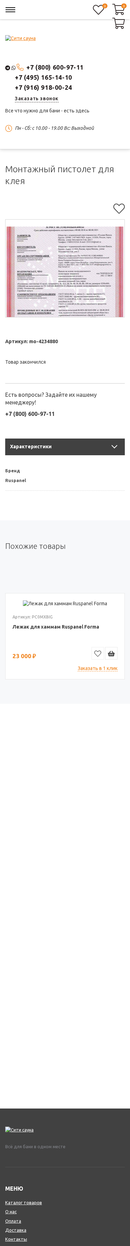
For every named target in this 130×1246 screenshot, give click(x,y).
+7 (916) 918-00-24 (43, 87)
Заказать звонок (37, 98)
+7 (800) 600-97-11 (55, 67)
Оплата (13, 1221)
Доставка (15, 1230)
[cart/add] (111, 653)
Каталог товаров (23, 1202)
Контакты (16, 1239)
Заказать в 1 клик (98, 668)
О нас (11, 1211)
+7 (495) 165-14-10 (43, 77)
